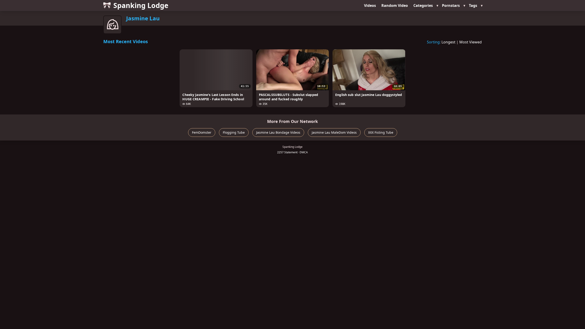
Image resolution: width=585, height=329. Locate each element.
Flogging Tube (234, 132)
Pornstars (451, 5)
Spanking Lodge (140, 5)
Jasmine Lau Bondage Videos (278, 132)
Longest (448, 42)
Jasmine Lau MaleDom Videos (334, 132)
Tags (473, 5)
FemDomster (201, 132)
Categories (423, 5)
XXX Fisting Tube (380, 132)
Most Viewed (470, 42)
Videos (370, 5)
